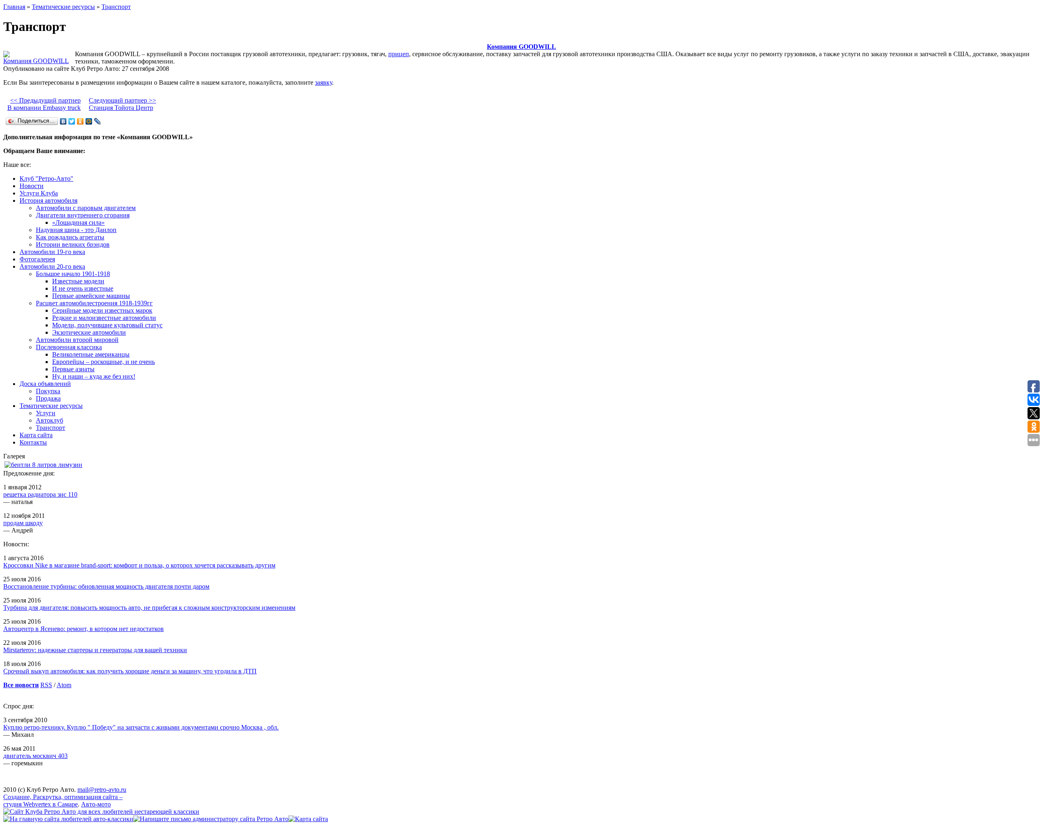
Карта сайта (36, 435)
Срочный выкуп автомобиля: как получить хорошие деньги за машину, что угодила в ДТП (130, 671)
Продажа (48, 398)
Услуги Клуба (39, 193)
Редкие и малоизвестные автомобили (104, 317)
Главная (14, 6)
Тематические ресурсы (63, 6)
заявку (323, 82)
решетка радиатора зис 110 (40, 494)
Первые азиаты (73, 369)
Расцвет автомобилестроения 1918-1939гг (94, 303)
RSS (46, 684)
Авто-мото (96, 804)
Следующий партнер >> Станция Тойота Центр (122, 104)
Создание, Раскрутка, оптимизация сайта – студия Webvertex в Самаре (63, 800)
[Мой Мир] (89, 121)
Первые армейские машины (91, 295)
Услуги (45, 413)
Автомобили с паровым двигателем (86, 207)
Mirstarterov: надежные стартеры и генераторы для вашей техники (95, 649)
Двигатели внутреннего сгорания (83, 215)
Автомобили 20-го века (52, 266)
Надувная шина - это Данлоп (76, 229)
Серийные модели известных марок (102, 310)
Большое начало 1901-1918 (73, 273)
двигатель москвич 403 (35, 755)
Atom (64, 684)
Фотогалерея (37, 259)
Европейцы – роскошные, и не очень (103, 361)
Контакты (33, 442)
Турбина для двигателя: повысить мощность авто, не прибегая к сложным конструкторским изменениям (149, 607)
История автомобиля (48, 200)
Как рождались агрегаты (70, 237)
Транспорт (116, 6)
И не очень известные (82, 288)
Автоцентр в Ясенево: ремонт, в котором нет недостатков (83, 628)
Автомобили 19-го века (52, 251)
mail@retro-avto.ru (101, 789)
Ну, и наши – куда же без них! (93, 376)
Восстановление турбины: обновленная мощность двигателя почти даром (106, 586)
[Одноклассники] (80, 121)
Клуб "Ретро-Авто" (46, 178)
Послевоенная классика (69, 347)
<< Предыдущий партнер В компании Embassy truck (44, 104)
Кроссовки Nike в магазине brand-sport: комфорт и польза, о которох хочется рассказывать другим (139, 565)
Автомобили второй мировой (77, 339)
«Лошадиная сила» (78, 222)
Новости (32, 185)
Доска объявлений (45, 383)
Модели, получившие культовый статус (107, 325)
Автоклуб (49, 420)
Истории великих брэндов (73, 244)
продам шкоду (23, 522)
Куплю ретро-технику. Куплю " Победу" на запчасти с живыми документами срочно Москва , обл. (141, 727)
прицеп (398, 53)
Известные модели (78, 281)
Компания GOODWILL (521, 46)
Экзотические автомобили (89, 332)
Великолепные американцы (91, 354)
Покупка (48, 391)
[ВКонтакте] (63, 121)
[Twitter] (72, 121)
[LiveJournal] (97, 121)
